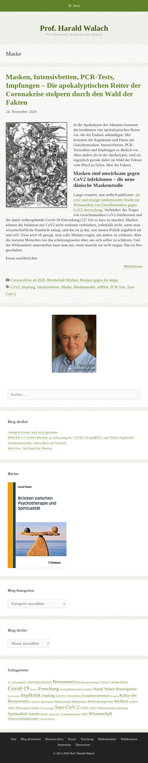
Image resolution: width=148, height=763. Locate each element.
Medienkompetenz (100, 701)
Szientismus (54, 714)
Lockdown (35, 701)
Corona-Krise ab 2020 (28, 280)
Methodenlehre (107, 739)
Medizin (121, 701)
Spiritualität (17, 713)
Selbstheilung (121, 708)
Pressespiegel (47, 708)
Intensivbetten (48, 287)
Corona (103, 682)
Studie (44, 714)
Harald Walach (104, 689)
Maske (66, 287)
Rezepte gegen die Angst (99, 280)
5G (9, 682)
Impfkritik (31, 695)
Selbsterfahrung (106, 708)
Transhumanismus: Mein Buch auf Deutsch (37, 443)
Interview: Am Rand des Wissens (30, 448)
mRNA (102, 287)
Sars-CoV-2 (67, 707)
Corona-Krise (118, 682)
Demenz (33, 689)
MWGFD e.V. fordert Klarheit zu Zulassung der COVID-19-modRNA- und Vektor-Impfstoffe (71, 437)
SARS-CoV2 (88, 707)
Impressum (64, 744)
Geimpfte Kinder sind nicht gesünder (33, 432)
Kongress (114, 696)
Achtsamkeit (18, 682)
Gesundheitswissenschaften (76, 689)
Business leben (54, 739)
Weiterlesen (133, 266)
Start (13, 739)
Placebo (35, 708)
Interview (61, 695)
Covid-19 (18, 688)
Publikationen (129, 739)
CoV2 (15, 287)
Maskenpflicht (47, 701)
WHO (84, 714)
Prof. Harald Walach (74, 28)
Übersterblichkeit (47, 719)
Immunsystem (14, 696)
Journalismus (74, 695)
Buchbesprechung (87, 682)
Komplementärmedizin (96, 695)
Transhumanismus (70, 714)
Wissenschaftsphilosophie (23, 718)
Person (72, 739)
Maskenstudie (84, 287)
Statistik (34, 714)
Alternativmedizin (39, 682)
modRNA (133, 701)
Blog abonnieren (31, 739)
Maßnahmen (79, 701)
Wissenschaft (100, 713)
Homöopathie (126, 689)
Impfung (28, 287)
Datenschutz (83, 744)
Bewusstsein (64, 681)
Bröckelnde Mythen (62, 280)
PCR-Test (117, 287)
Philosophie (23, 707)
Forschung (48, 688)
